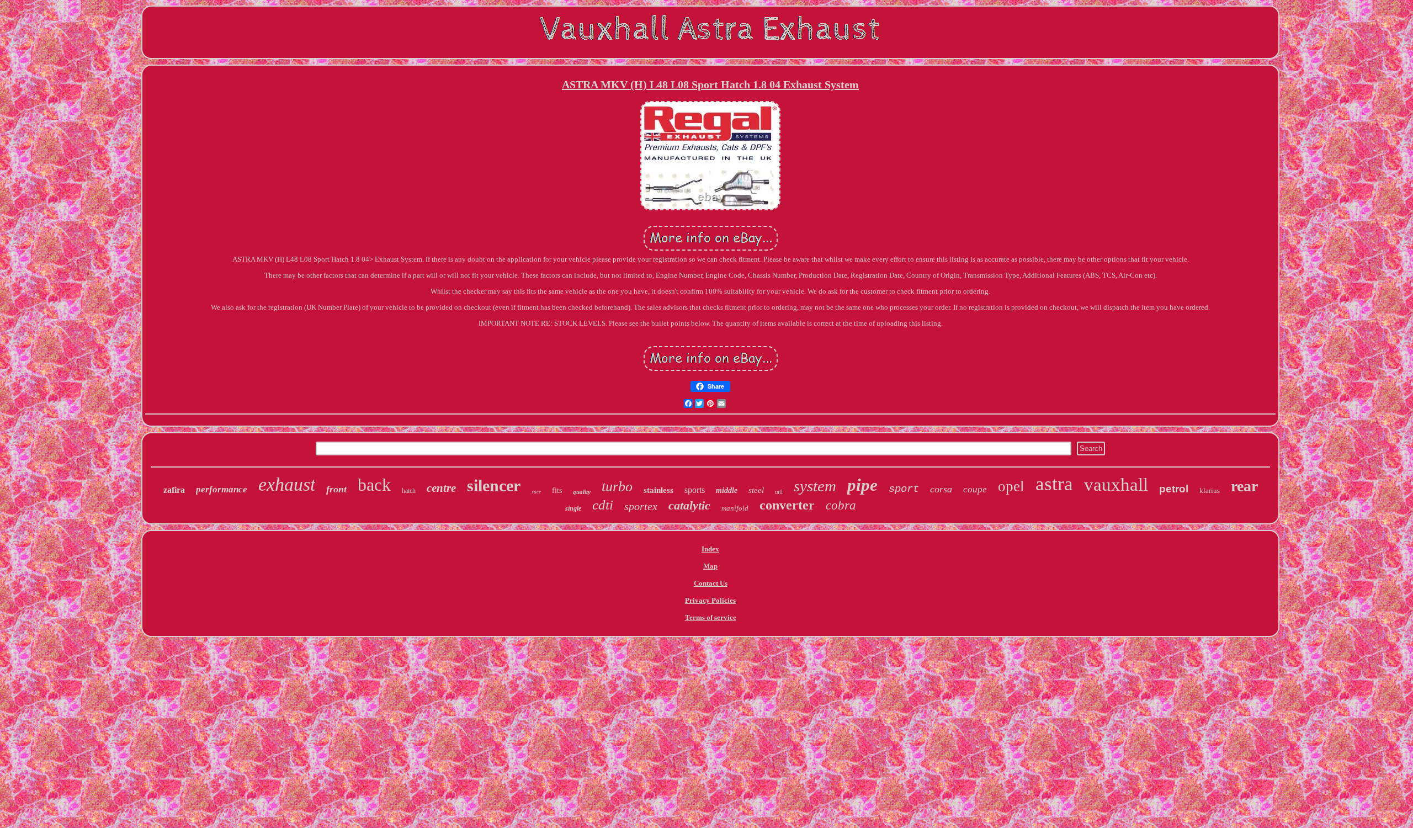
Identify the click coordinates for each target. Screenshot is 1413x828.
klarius (1209, 490)
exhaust (286, 484)
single (573, 508)
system (815, 486)
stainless (658, 490)
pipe (862, 485)
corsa (941, 489)
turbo (617, 487)
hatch (409, 491)
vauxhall (1116, 485)
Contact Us (710, 583)
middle (726, 490)
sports (694, 490)
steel (756, 490)
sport (904, 489)
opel (1011, 486)
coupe (975, 489)
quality (582, 492)
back (374, 485)
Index (710, 549)
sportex (640, 506)
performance (221, 489)
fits (557, 490)
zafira (174, 490)
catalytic (689, 505)
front (336, 489)
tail (779, 492)
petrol (1173, 489)
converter (787, 505)
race (536, 491)
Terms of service (710, 617)
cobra (841, 505)
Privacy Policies (710, 600)
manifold (734, 508)
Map (710, 566)
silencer (493, 485)
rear (1244, 486)
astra (1054, 484)
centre (441, 488)
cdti (602, 504)
